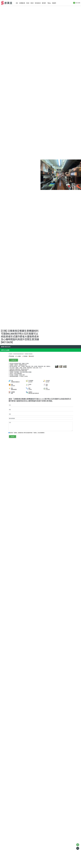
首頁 (17, 3)
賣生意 (32, 3)
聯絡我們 (54, 3)
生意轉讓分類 (22, 3)
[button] (79, 174)
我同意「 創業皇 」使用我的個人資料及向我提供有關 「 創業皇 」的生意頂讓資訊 (27, 432)
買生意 (27, 3)
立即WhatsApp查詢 (5, 350)
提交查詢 (12, 436)
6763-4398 (77, 2)
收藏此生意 (14, 360)
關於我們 (44, 3)
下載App (49, 3)
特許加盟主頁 (38, 3)
